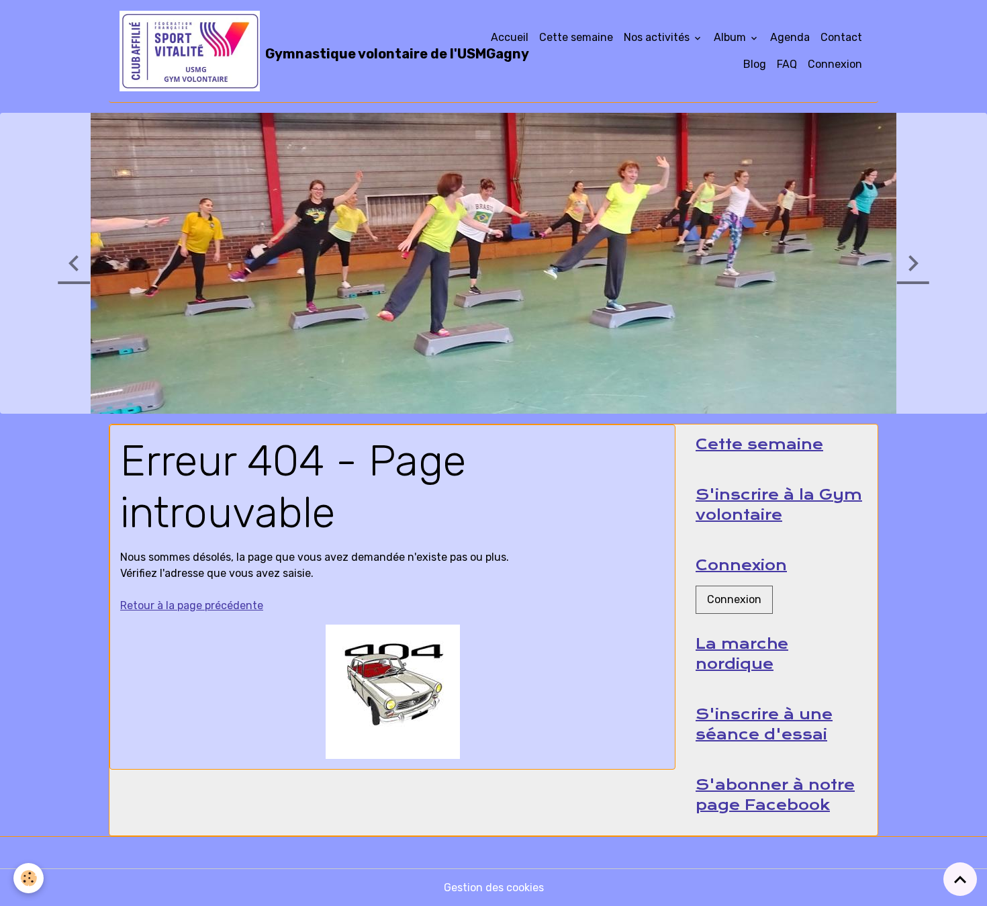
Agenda (790, 37)
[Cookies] (28, 878)
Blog (754, 64)
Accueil (509, 37)
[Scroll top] (960, 879)
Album (731, 37)
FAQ (787, 64)
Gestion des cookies (494, 887)
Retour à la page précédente (191, 605)
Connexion (835, 64)
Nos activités (658, 37)
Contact (841, 37)
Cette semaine (576, 37)
